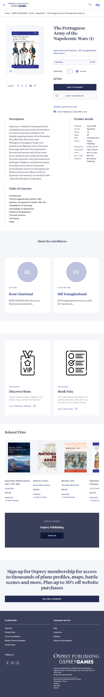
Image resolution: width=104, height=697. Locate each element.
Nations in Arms (40, 480)
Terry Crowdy (95, 488)
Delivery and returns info (65, 106)
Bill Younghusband (72, 294)
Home (7, 13)
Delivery (57, 636)
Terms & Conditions (12, 636)
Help (55, 628)
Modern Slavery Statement (15, 640)
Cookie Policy (10, 645)
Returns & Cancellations (63, 640)
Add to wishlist (75, 96)
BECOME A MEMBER (52, 599)
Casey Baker (9, 488)
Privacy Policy (10, 632)
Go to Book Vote (65, 409)
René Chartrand (21, 294)
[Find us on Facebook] (7, 663)
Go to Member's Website (20, 406)
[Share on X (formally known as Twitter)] (22, 86)
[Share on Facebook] (18, 86)
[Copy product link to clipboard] (35, 86)
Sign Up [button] (52, 535)
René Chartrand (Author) (65, 50)
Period (31, 13)
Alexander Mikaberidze (70, 485)
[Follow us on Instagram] (12, 663)
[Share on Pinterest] (26, 86)
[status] (70, 71)
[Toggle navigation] (4, 5)
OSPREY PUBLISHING (19, 13)
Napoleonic (40, 13)
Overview (8, 628)
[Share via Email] (30, 86)
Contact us (58, 632)
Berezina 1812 (67, 480)
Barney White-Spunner (41, 485)
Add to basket (75, 87)
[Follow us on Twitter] (17, 663)
